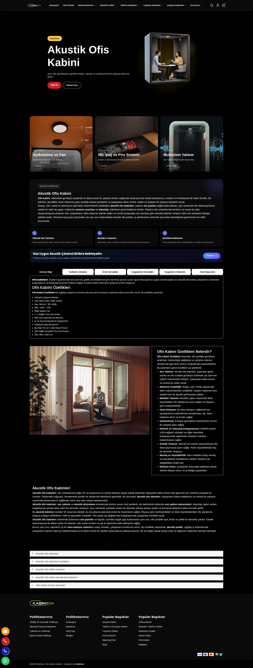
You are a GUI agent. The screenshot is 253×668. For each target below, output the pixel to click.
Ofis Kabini (144, 640)
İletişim (69, 635)
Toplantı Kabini (110, 631)
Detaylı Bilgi (45, 271)
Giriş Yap (70, 631)
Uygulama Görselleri (143, 271)
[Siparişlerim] (217, 5)
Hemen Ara (72, 85)
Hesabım (70, 626)
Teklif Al (210, 255)
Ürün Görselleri (110, 271)
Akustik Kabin (109, 622)
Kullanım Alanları (78, 271)
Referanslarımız (86, 5)
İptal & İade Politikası (40, 635)
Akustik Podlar (107, 5)
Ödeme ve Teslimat (40, 631)
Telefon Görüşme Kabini (114, 626)
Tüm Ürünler (68, 5)
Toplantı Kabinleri (151, 5)
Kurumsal (195, 5)
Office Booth (145, 622)
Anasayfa (54, 5)
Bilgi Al (54, 85)
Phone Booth (109, 635)
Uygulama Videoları (175, 271)
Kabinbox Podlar (147, 631)
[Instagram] (35, 653)
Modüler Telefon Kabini (150, 626)
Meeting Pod (108, 640)
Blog (104, 644)
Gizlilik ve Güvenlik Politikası (44, 622)
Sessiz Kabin (145, 635)
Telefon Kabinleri (128, 5)
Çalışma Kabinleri (175, 5)
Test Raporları (207, 271)
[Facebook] (30, 653)
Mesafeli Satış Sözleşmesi (43, 626)
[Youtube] (39, 653)
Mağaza (143, 644)
